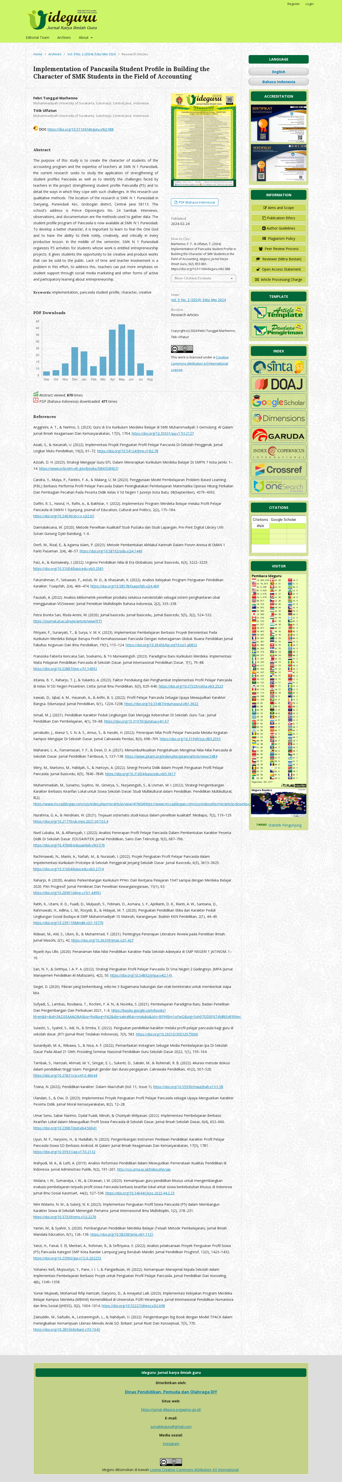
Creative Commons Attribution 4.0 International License (200, 363)
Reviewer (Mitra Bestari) (281, 259)
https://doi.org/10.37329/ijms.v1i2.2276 (64, 1216)
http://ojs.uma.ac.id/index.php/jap (144, 1169)
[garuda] (278, 441)
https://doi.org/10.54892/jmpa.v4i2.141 (141, 975)
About (84, 37)
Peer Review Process (282, 248)
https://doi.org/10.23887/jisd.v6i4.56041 (65, 1128)
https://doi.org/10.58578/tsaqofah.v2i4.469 (124, 586)
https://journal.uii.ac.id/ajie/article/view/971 (67, 621)
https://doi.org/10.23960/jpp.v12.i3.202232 (67, 1258)
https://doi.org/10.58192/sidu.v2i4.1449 (111, 551)
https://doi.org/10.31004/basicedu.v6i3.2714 (68, 869)
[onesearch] (278, 492)
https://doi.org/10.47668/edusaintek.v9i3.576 (69, 845)
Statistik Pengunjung (284, 825)
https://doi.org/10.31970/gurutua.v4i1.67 (136, 721)
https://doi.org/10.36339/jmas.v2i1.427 (102, 940)
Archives (64, 37)
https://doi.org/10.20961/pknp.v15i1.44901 (67, 892)
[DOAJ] (278, 390)
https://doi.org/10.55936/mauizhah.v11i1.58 (188, 1086)
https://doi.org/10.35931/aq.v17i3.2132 (64, 1151)
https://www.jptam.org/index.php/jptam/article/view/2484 (171, 756)
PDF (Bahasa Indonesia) (196, 202)
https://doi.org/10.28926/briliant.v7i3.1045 (66, 1329)
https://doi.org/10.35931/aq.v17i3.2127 (163, 433)
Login (310, 4)
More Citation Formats (193, 278)
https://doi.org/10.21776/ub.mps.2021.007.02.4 (70, 821)
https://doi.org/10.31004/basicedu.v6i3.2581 (68, 568)
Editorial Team (37, 37)
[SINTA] (278, 373)
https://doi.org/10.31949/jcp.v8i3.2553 (190, 738)
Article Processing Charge (281, 279)
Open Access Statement (281, 269)
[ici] (278, 475)
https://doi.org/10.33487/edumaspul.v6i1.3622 (161, 703)
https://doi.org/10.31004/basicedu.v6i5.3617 (140, 773)
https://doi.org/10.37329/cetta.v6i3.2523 (191, 686)
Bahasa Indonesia (278, 81)
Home (37, 54)
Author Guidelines (281, 228)
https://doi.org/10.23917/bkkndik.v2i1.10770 (68, 922)
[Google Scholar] (278, 407)
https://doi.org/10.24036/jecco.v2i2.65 (63, 516)
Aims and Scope (281, 207)
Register (293, 4)
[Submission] (278, 336)
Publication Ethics (281, 218)
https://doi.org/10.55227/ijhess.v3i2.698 (133, 1305)
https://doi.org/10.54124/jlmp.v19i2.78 (127, 451)
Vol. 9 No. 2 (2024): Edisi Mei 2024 (91, 54)
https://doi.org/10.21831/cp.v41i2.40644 (65, 1075)
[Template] (278, 319)
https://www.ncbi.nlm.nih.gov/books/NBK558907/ (78, 468)
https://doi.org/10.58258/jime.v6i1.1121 (121, 1234)
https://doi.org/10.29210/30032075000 (167, 1034)
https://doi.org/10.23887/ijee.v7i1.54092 (65, 668)
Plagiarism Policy (281, 238)
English (278, 71)
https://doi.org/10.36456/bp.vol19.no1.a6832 (161, 645)
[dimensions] (278, 424)
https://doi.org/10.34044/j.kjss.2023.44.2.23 (140, 1193)
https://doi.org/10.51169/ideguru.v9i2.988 (81, 129)
